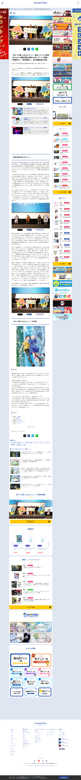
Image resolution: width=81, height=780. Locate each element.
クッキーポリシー (38, 734)
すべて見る (62, 263)
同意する (64, 777)
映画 (11, 742)
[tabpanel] (62, 115)
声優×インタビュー (26, 745)
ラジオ (12, 737)
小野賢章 (19, 416)
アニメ (35, 442)
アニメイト (61, 731)
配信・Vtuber (13, 751)
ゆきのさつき (22, 421)
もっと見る (62, 123)
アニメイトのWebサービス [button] (51, 729)
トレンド (12, 753)
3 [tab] (60, 120)
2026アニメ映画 (28, 442)
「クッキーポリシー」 (35, 778)
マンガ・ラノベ (13, 743)
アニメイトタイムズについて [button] (39, 729)
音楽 (11, 746)
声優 (24, 444)
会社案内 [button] (60, 729)
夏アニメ (24, 735)
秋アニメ (24, 737)
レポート (47, 442)
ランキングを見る (31, 607)
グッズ (12, 740)
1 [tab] (57, 120)
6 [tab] (65, 120)
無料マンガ (12, 754)
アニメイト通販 (61, 732)
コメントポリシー (38, 735)
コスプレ (12, 748)
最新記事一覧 (25, 731)
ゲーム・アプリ (13, 745)
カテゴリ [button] (12, 729)
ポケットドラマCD (50, 734)
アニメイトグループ (62, 735)
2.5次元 (12, 750)
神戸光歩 (19, 423)
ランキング (12, 732)
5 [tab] (64, 120)
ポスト (21, 229)
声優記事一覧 (25, 742)
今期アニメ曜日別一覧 (26, 732)
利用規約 (36, 731)
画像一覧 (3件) (40, 229)
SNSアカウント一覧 (38, 740)
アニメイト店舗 (61, 734)
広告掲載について (38, 742)
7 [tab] (67, 120)
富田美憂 (18, 418)
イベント (41, 442)
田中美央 (20, 420)
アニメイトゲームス (50, 732)
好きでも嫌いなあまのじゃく (17, 442)
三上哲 (17, 425)
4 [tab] (62, 120)
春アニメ (24, 734)
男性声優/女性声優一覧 (27, 743)
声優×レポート (25, 746)
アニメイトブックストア (51, 731)
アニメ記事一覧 (25, 740)
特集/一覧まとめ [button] (25, 729)
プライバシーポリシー (38, 732)
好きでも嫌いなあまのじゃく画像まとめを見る (30, 521)
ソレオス (48, 735)
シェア (30, 229)
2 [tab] (59, 120)
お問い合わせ (37, 737)
